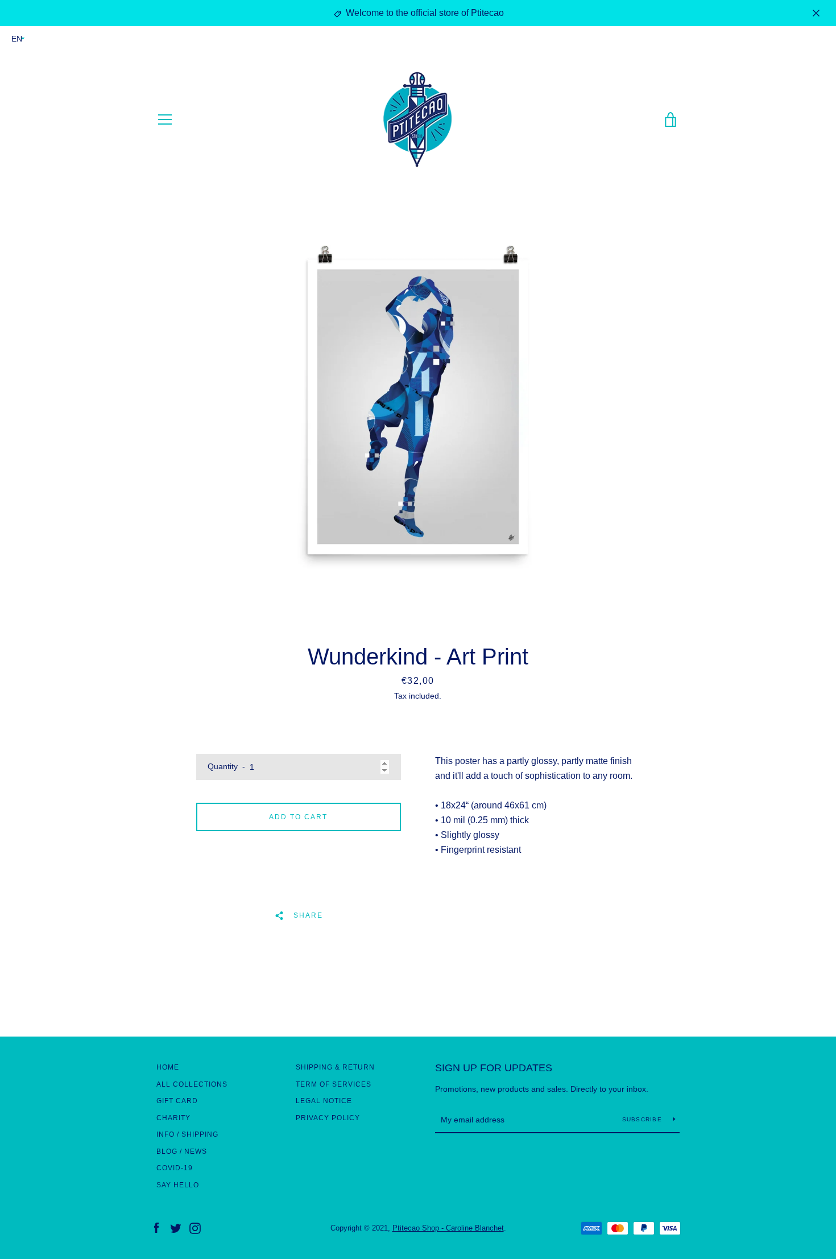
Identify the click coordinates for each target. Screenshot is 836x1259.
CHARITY (173, 1118)
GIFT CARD (177, 1101)
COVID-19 (174, 1168)
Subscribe (643, 1119)
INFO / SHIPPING (187, 1134)
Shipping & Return (335, 1067)
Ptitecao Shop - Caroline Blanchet (448, 1228)
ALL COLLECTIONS (191, 1084)
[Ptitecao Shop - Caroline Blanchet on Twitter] (175, 1227)
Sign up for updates (493, 1068)
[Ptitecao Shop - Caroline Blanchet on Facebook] (156, 1227)
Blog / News (181, 1151)
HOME (167, 1067)
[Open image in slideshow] (418, 407)
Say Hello (177, 1185)
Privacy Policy (328, 1118)
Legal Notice (324, 1101)
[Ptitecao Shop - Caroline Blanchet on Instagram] (195, 1227)
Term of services (333, 1084)
